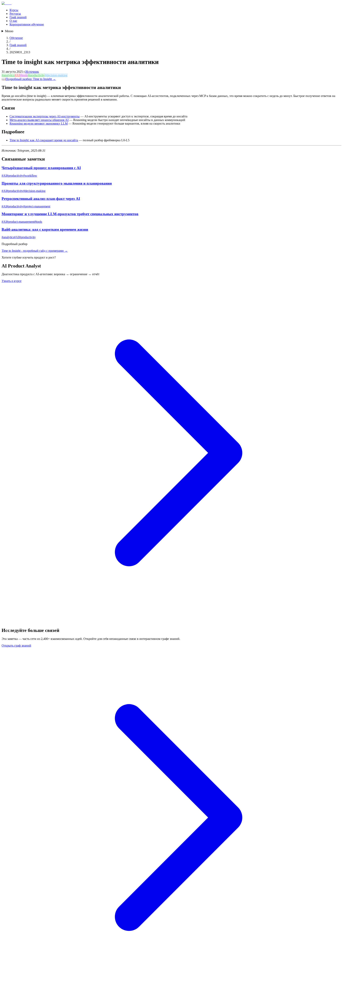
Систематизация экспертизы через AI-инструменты (45, 116)
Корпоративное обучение (27, 24)
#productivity (36, 75)
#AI (17, 75)
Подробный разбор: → (31, 79)
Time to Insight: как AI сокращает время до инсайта (44, 140)
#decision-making (56, 75)
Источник (32, 71)
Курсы (14, 10)
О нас (13, 20)
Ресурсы (15, 13)
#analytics (8, 75)
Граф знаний (18, 17)
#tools (24, 75)
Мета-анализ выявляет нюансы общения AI (39, 120)
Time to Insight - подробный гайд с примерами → (35, 250)
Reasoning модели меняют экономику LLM (39, 123)
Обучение (16, 38)
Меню (9, 31)
